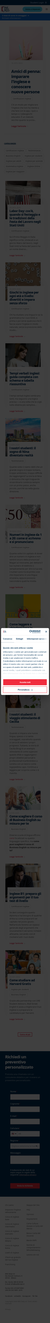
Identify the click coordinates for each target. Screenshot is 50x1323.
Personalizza (23, 690)
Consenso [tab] (7, 639)
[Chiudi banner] (46, 631)
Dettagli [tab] (19, 639)
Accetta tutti (25, 682)
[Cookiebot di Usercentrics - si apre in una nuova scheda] (30, 631)
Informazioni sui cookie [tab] (37, 639)
